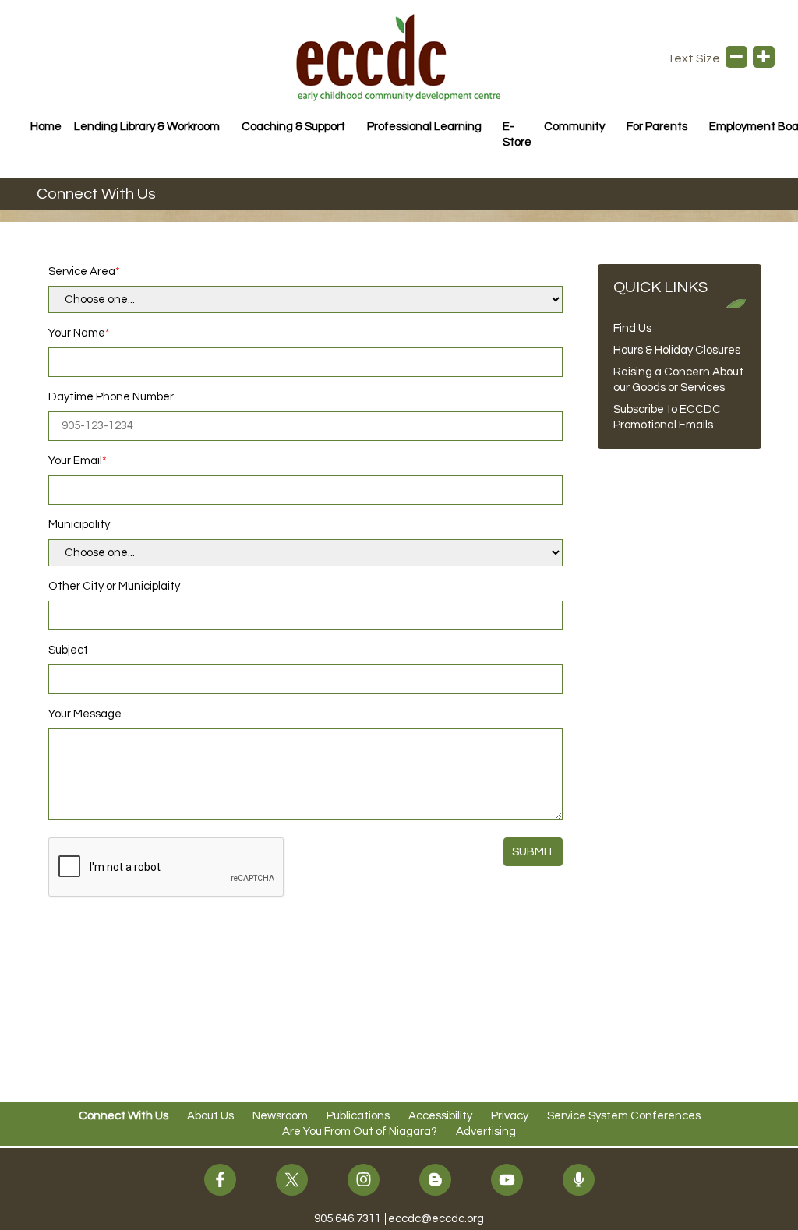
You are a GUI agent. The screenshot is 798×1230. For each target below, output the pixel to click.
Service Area (81, 271)
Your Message (85, 714)
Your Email (75, 461)
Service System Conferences (624, 1116)
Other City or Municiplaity (114, 586)
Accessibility (440, 1116)
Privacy (509, 1116)
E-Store (517, 134)
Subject (68, 650)
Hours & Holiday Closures (676, 350)
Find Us (632, 328)
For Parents (657, 126)
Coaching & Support (293, 126)
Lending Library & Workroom (147, 126)
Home (46, 126)
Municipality (79, 524)
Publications (358, 1116)
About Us (210, 1116)
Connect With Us (123, 1116)
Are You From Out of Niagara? (359, 1131)
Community (574, 126)
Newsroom (280, 1116)
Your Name (76, 333)
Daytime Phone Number (111, 397)
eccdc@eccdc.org (436, 1219)
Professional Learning (424, 126)
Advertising (486, 1131)
